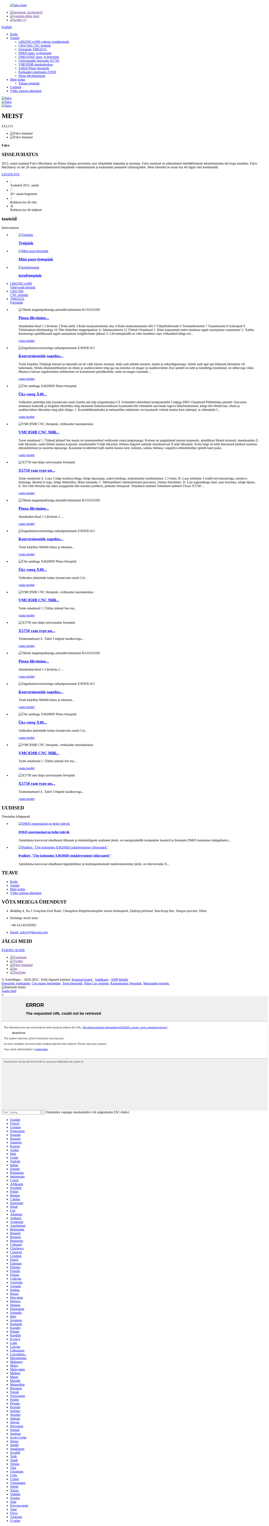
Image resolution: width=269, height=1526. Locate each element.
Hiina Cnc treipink (96, 983)
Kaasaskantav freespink (126, 983)
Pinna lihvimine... (33, 318)
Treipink (25, 243)
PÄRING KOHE (13, 950)
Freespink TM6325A (32, 49)
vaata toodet (26, 341)
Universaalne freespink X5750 (38, 60)
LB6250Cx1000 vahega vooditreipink (43, 41)
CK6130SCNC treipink (19, 293)
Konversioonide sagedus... (40, 356)
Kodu (14, 34)
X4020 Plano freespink (33, 68)
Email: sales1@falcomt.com (29, 932)
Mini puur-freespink (35, 259)
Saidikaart (101, 979)
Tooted (14, 38)
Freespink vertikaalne (16, 983)
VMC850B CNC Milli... (38, 432)
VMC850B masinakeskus (35, 64)
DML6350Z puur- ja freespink (38, 57)
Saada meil (9, 991)
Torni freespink (72, 983)
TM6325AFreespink (17, 300)
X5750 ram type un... (36, 470)
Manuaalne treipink (156, 983)
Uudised (15, 87)
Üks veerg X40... (32, 394)
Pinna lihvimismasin (31, 76)
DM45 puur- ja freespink (34, 53)
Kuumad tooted (82, 979)
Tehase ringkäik (29, 83)
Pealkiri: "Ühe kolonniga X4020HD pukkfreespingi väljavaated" (64, 855)
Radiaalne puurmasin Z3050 (37, 72)
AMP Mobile (119, 979)
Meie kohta (17, 79)
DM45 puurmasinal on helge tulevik (44, 832)
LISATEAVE (11, 174)
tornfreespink (30, 275)
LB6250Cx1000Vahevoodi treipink (22, 285)
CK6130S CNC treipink (34, 45)
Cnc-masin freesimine (46, 983)
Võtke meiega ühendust (25, 91)
